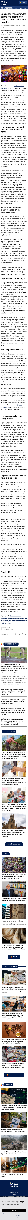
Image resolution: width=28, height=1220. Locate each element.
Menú (23, 2)
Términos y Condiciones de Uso (19, 1215)
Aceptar (14, 1210)
